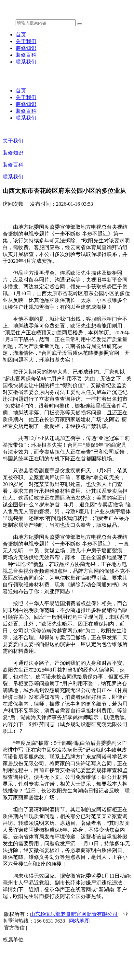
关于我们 (26, 41)
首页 (21, 34)
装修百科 (26, 55)
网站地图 (79, 921)
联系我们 (26, 61)
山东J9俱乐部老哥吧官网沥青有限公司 (74, 914)
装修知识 (26, 48)
